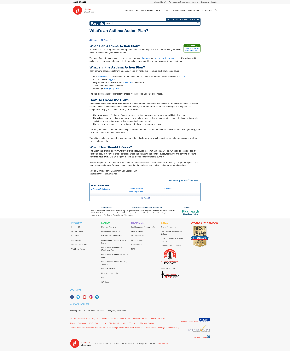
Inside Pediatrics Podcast (171, 246)
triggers (111, 79)
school (182, 76)
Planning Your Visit (108, 227)
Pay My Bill (75, 227)
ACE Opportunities (138, 236)
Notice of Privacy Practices (144, 323)
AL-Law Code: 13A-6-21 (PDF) (82, 319)
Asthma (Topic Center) (101, 189)
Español (214, 2)
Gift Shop (105, 282)
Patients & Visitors (163, 10)
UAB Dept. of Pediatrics (95, 328)
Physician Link (137, 240)
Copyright (186, 207)
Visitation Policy (172, 328)
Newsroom (205, 2)
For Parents (172, 19)
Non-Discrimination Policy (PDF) (118, 323)
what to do (127, 82)
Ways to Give (193, 10)
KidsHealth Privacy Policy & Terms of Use (147, 207)
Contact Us (76, 240)
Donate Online (77, 231)
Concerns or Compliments (119, 319)
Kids (196, 322)
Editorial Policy (106, 207)
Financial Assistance (109, 269)
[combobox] (150, 23)
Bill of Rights (102, 319)
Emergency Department (116, 311)
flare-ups (146, 58)
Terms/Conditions (77, 328)
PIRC (103, 278)
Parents (184, 322)
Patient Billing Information (111, 236)
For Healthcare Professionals (179, 2)
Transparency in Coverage (154, 328)
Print (106, 40)
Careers (195, 2)
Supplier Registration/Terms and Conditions (124, 328)
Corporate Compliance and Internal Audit (148, 319)
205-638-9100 (80, 2)
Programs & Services (144, 10)
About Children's (160, 2)
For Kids (184, 19)
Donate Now (207, 10)
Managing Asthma (136, 192)
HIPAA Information (95, 323)
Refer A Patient (137, 231)
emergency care (111, 88)
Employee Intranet (199, 337)
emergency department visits (167, 58)
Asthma (169, 189)
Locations (129, 10)
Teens (190, 322)
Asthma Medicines (136, 189)
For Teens (194, 19)
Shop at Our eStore (79, 245)
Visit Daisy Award (78, 249)
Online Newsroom (168, 227)
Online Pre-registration (110, 231)
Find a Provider (179, 10)
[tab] (194, 180)
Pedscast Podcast (168, 268)
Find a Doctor (136, 245)
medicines (102, 76)
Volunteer (75, 236)
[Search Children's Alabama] (216, 10)
